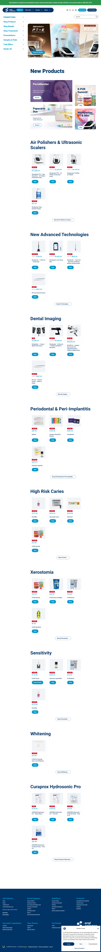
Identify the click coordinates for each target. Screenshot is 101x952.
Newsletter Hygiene (31, 910)
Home (4, 900)
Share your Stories (31, 929)
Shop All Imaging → (63, 394)
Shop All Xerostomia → (63, 638)
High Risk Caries (79, 902)
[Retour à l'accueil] (10, 10)
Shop (80, 105)
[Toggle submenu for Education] (33, 10)
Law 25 (51, 946)
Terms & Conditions (79, 948)
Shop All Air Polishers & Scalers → (63, 220)
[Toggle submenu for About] (50, 10)
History (4, 902)
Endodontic (78, 908)
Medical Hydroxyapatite (7, 927)
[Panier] (76, 10)
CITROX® (5, 925)
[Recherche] (70, 10)
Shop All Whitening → (63, 772)
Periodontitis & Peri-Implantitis (82, 900)
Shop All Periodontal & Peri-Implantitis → (63, 476)
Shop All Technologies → (63, 304)
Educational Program (31, 902)
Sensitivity (78, 906)
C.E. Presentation (92, 10)
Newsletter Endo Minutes (57, 906)
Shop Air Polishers (38, 52)
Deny (81, 944)
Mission (29, 912)
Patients (29, 927)
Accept (68, 944)
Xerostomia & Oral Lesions (81, 904)
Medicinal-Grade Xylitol (7, 929)
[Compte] (73, 10)
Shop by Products (31, 900)
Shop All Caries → (63, 557)
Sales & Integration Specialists (33, 914)
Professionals (30, 925)
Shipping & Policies (33, 946)
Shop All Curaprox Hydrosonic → (63, 859)
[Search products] (96, 16)
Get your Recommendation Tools (34, 904)
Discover (37, 97)
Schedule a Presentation (32, 906)
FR (67, 10)
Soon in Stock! (37, 682)
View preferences (93, 944)
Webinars (29, 908)
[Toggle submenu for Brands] (42, 10)
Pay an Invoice (82, 10)
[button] (98, 928)
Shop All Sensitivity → (63, 719)
